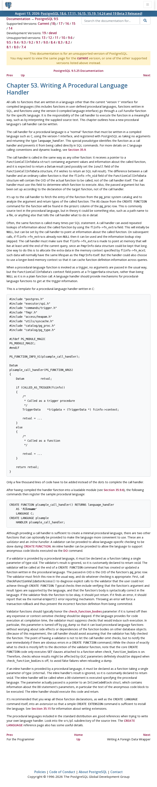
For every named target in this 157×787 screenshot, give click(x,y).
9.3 (23, 42)
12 (50, 38)
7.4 (23, 47)
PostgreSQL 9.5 (46, 19)
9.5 (9, 42)
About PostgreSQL (93, 772)
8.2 (67, 42)
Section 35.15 (41, 708)
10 (63, 38)
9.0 (45, 42)
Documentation (18, 19)
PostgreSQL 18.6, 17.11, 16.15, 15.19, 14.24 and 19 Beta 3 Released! (91, 13)
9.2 (31, 42)
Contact (116, 772)
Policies (40, 772)
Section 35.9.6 (114, 490)
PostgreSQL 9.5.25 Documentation (78, 71)
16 (67, 23)
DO (65, 551)
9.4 (16, 42)
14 (10, 28)
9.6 (70, 38)
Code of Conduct (62, 772)
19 (44, 33)
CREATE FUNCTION (37, 546)
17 (60, 23)
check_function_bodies (85, 611)
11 (56, 38)
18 (53, 23)
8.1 (9, 47)
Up (23, 75)
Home (78, 735)
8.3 (60, 42)
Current (43, 23)
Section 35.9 (77, 150)
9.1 (38, 42)
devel (53, 33)
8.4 (53, 42)
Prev (10, 75)
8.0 (16, 47)
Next (146, 75)
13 (43, 38)
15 (73, 23)
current (82, 58)
